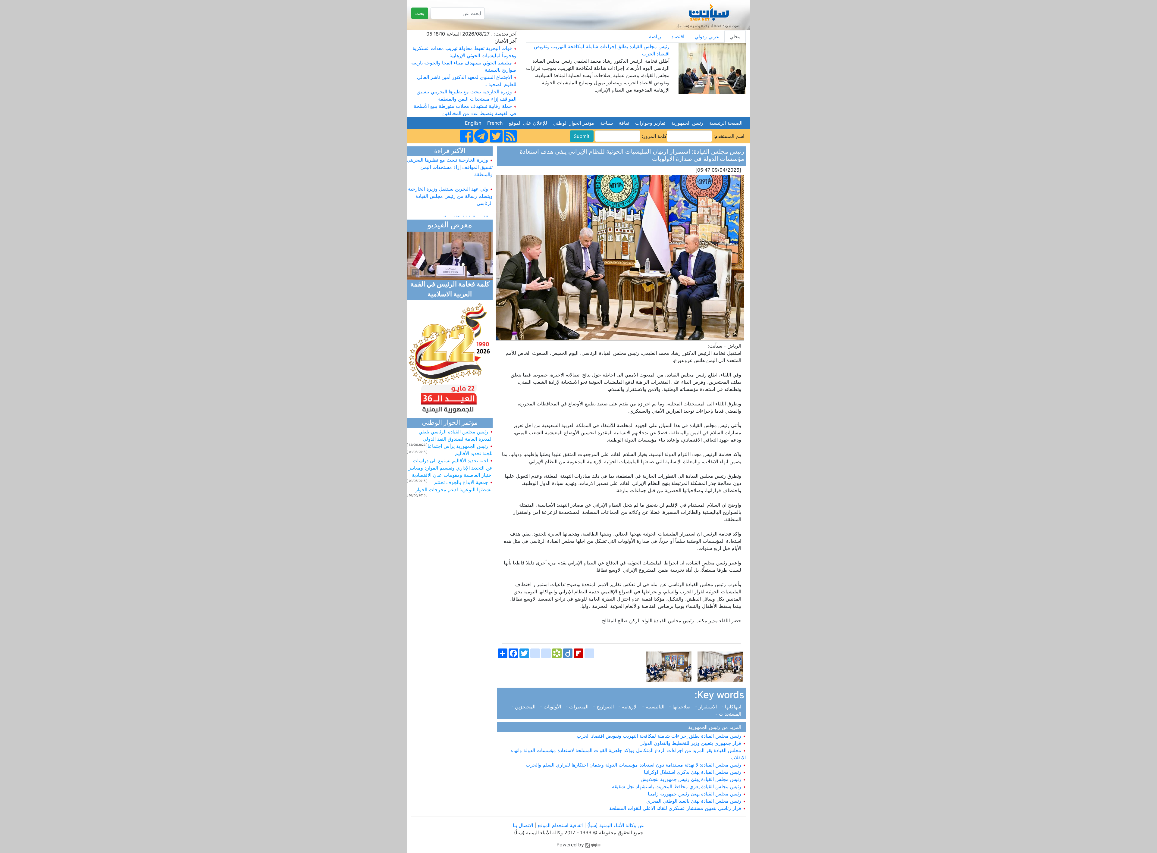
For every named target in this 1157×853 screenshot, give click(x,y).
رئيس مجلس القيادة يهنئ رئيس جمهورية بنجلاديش (692, 779)
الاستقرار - (707, 707)
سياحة (606, 123)
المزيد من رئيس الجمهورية (716, 727)
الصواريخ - (604, 707)
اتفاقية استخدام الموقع (560, 825)
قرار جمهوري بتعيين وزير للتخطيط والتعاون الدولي (691, 743)
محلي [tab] (735, 36)
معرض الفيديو (450, 225)
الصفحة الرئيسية (725, 123)
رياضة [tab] (655, 36)
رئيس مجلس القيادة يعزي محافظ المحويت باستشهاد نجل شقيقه (677, 786)
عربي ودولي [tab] (707, 36)
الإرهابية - (629, 707)
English (473, 123)
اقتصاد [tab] (677, 36)
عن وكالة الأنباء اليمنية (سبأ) (615, 825)
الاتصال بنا (523, 825)
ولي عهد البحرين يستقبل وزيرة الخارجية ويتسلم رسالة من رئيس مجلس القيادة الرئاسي (450, 184)
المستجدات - (729, 714)
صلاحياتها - (680, 707)
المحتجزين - (524, 707)
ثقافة (624, 123)
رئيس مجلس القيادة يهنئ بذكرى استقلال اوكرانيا (693, 772)
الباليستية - (654, 707)
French (495, 123)
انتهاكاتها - (732, 707)
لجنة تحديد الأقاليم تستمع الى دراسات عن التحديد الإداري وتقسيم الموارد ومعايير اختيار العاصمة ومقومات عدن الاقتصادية (451, 468)
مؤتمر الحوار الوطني (573, 123)
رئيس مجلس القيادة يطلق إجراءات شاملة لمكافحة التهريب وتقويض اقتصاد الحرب (660, 736)
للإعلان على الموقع (528, 123)
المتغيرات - (577, 707)
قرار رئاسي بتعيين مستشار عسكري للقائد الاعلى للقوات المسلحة (676, 808)
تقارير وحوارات (650, 123)
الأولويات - (551, 707)
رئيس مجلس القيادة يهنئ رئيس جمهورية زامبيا (695, 794)
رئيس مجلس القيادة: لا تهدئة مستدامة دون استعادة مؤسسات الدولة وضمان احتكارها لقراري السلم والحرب (634, 765)
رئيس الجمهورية (687, 123)
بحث (419, 13)
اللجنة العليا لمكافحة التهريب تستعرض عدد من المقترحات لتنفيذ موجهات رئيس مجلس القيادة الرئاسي (452, 213)
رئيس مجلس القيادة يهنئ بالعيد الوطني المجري (694, 801)
